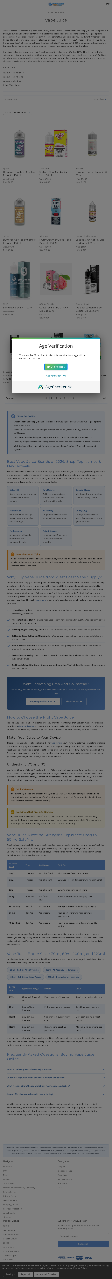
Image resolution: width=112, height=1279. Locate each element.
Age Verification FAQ (56, 375)
